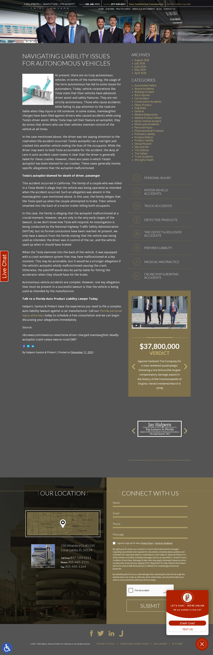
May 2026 (140, 69)
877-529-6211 (118, 4)
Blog (159, 9)
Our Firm (110, 9)
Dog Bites (140, 108)
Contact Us (169, 9)
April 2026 (140, 73)
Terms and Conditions (134, 643)
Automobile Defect (145, 85)
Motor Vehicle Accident (148, 121)
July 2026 (140, 63)
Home (101, 9)
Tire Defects (142, 150)
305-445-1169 (75, 566)
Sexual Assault (143, 143)
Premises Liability (145, 134)
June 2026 (140, 66)
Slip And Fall (141, 147)
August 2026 (142, 60)
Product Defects (144, 137)
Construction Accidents (148, 101)
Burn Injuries (142, 95)
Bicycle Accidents (144, 88)
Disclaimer (160, 643)
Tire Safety (141, 153)
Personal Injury (143, 127)
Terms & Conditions (163, 543)
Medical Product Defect (148, 118)
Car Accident (142, 98)
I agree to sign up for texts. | (144, 543)
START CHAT (187, 623)
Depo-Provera (143, 105)
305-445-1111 (92, 4)
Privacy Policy (147, 543)
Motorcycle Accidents (147, 124)
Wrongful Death (144, 160)
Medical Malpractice (146, 114)
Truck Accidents (144, 156)
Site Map (177, 643)
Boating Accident (144, 92)
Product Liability (144, 140)
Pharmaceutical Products (149, 130)
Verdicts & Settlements (143, 9)
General (139, 111)
